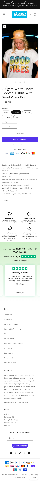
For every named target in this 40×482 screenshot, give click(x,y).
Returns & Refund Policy (12, 329)
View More (20, 284)
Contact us (8, 348)
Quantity (4, 122)
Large (18, 117)
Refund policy (24, 474)
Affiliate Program (10, 363)
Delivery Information (11, 324)
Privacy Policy (9, 339)
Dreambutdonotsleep (12, 474)
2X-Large (7, 117)
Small (7, 112)
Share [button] (6, 200)
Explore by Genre (10, 358)
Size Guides (8, 319)
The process (8, 315)
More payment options (20, 145)
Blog (5, 334)
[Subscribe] (30, 438)
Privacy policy (34, 474)
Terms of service (21, 477)
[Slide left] (15, 82)
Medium (16, 112)
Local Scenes (8, 353)
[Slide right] (24, 82)
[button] (4, 14)
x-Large (27, 112)
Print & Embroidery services (13, 343)
